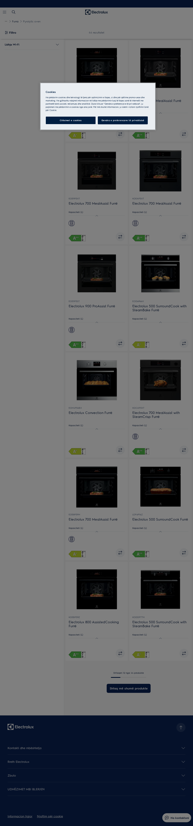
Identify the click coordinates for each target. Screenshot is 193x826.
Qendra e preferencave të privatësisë (122, 120)
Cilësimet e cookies (71, 120)
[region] (98, 106)
